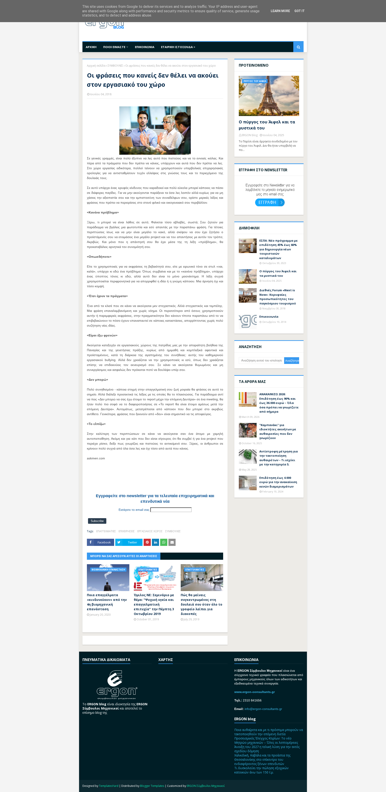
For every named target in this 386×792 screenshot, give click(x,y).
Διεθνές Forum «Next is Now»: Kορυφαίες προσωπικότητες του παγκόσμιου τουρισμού (277, 296)
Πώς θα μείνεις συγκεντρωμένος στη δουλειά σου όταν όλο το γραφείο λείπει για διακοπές (201, 604)
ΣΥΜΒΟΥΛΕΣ (115, 66)
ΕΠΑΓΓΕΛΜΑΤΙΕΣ (106, 531)
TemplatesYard (108, 786)
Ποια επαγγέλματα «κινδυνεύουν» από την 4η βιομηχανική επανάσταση (107, 602)
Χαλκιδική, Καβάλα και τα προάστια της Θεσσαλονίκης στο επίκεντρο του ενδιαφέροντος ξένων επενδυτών (262, 759)
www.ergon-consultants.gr (254, 692)
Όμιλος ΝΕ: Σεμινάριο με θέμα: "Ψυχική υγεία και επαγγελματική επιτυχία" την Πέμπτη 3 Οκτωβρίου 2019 (154, 604)
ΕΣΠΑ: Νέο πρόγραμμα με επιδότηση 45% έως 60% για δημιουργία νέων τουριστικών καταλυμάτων (278, 249)
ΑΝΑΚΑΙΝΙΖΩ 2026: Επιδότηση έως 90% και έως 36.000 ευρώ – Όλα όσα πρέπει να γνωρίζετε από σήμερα (279, 403)
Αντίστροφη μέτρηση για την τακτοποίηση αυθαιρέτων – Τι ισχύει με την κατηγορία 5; (278, 458)
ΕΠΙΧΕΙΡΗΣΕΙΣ (127, 531)
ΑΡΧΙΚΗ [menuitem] (91, 47)
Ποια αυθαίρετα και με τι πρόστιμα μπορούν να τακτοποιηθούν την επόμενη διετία (268, 732)
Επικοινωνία (268, 317)
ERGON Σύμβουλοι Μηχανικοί (206, 786)
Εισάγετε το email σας (134, 509)
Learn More (280, 11)
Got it (299, 11)
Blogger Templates (152, 786)
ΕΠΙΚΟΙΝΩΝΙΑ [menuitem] (144, 47)
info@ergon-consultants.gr (263, 709)
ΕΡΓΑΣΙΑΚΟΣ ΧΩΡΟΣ (150, 531)
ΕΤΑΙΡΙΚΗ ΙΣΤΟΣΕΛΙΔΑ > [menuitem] (178, 47)
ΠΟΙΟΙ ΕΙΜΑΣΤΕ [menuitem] (114, 47)
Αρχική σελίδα (96, 66)
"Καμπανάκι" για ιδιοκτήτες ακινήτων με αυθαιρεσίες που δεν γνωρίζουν (277, 431)
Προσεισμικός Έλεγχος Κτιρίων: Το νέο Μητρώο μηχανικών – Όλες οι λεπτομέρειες (266, 740)
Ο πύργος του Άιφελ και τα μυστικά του (267, 125)
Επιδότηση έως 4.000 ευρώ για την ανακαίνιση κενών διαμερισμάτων (278, 482)
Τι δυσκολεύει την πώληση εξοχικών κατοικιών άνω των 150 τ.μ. (261, 770)
